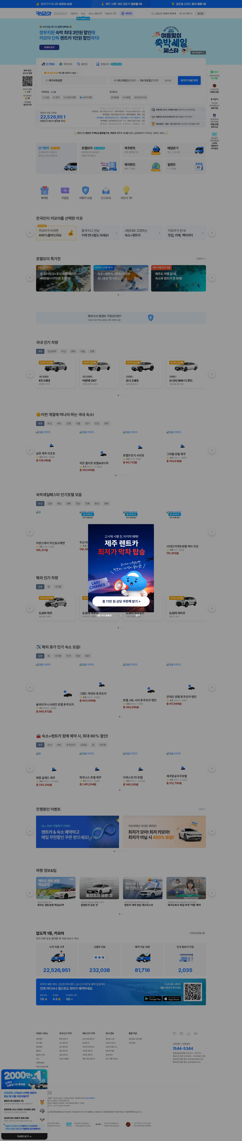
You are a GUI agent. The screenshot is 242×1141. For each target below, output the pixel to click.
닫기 (137, 615)
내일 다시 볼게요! (104, 615)
